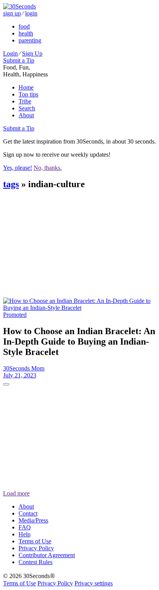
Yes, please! (17, 167)
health (26, 33)
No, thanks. (48, 167)
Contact (28, 513)
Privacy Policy (36, 548)
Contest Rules (35, 562)
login (31, 13)
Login (10, 53)
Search (27, 108)
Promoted (15, 314)
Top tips (28, 94)
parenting (30, 40)
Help (24, 534)
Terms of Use (35, 541)
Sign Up (32, 53)
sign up (12, 13)
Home (26, 87)
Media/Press (33, 520)
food (24, 26)
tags (11, 184)
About (26, 115)
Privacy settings (93, 583)
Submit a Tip (18, 60)
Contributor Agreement (47, 555)
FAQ (25, 527)
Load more (16, 493)
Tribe (25, 101)
